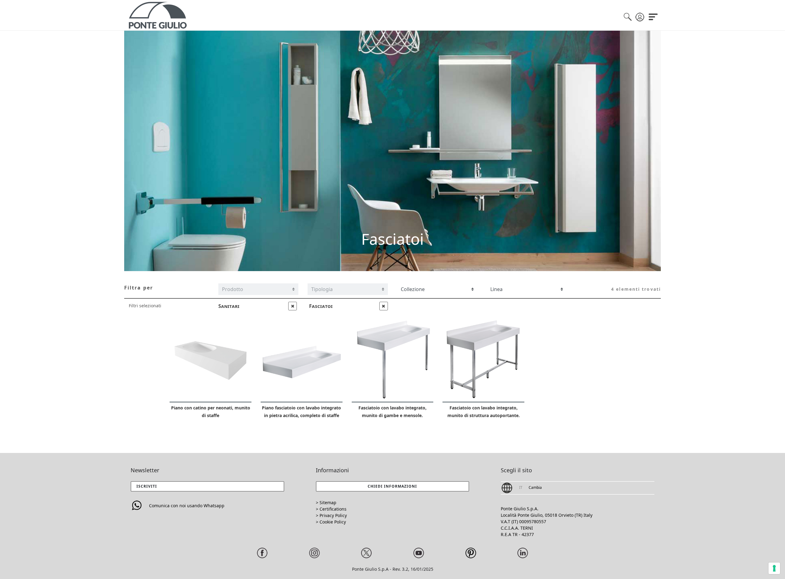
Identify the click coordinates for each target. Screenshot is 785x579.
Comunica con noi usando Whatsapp (186, 505)
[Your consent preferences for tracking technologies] (774, 568)
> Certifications (331, 509)
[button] (392, 486)
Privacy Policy (333, 515)
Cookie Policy (333, 522)
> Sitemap (326, 502)
